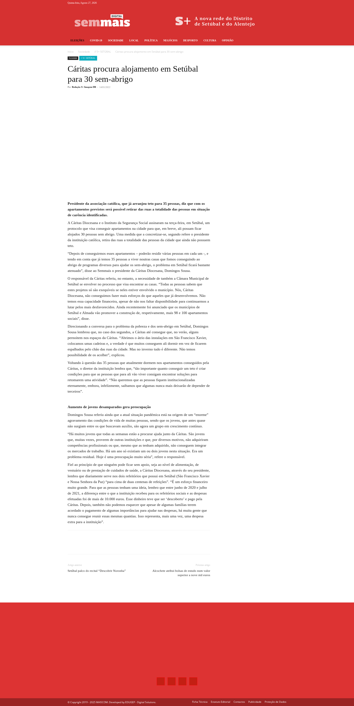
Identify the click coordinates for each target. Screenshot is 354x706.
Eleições (77, 40)
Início (71, 51)
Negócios (170, 40)
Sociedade (116, 40)
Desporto (190, 40)
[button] (281, 41)
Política (151, 40)
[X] (276, 3)
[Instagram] (270, 3)
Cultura (209, 40)
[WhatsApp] (126, 103)
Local (134, 40)
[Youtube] (283, 3)
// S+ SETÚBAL (102, 51)
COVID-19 (96, 40)
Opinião (227, 40)
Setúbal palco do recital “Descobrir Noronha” (97, 570)
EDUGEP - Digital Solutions (140, 702)
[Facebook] (263, 3)
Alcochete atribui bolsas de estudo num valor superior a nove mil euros (181, 573)
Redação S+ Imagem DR (84, 87)
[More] (135, 103)
